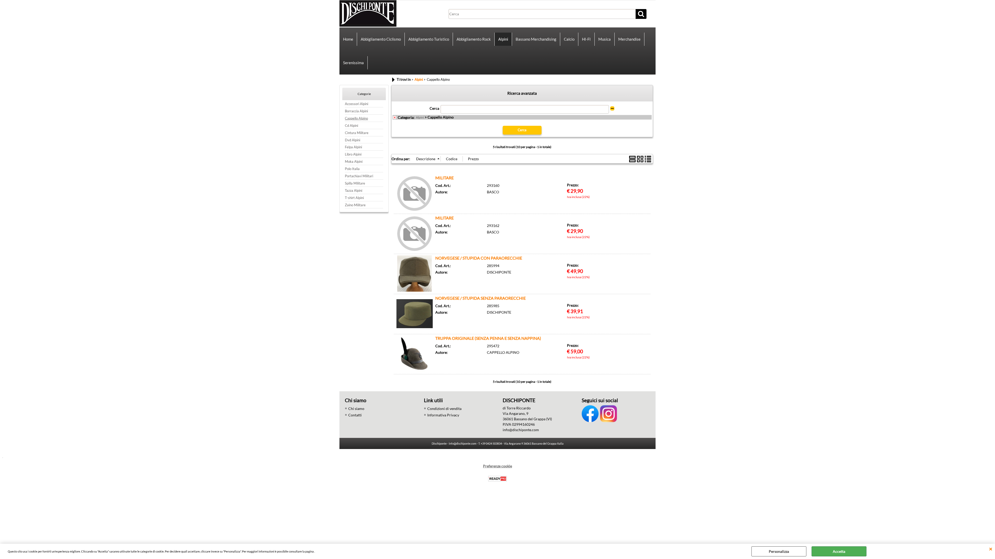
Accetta (839, 551)
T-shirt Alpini (354, 198)
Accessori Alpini (356, 104)
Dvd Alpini (352, 140)
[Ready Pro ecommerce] (497, 479)
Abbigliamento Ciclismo (381, 39)
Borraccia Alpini (356, 111)
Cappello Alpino (356, 118)
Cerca (434, 108)
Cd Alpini (351, 126)
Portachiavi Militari (359, 176)
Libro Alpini (353, 154)
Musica (604, 39)
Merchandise (629, 39)
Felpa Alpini (353, 147)
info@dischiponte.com (521, 430)
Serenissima (353, 62)
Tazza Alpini (353, 191)
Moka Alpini (354, 162)
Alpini (503, 39)
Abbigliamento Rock (474, 39)
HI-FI (586, 39)
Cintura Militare (356, 133)
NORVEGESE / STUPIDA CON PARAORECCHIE (478, 257)
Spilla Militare (355, 183)
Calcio (569, 39)
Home (348, 39)
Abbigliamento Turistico (428, 39)
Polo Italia (352, 169)
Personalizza (779, 551)
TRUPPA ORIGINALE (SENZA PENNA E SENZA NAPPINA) (488, 338)
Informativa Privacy (443, 415)
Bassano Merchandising (536, 39)
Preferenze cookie (497, 466)
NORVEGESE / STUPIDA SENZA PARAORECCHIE (480, 298)
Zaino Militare (355, 205)
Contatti (355, 415)
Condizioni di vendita (444, 408)
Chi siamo (356, 408)
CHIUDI (990, 548)
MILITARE (444, 177)
